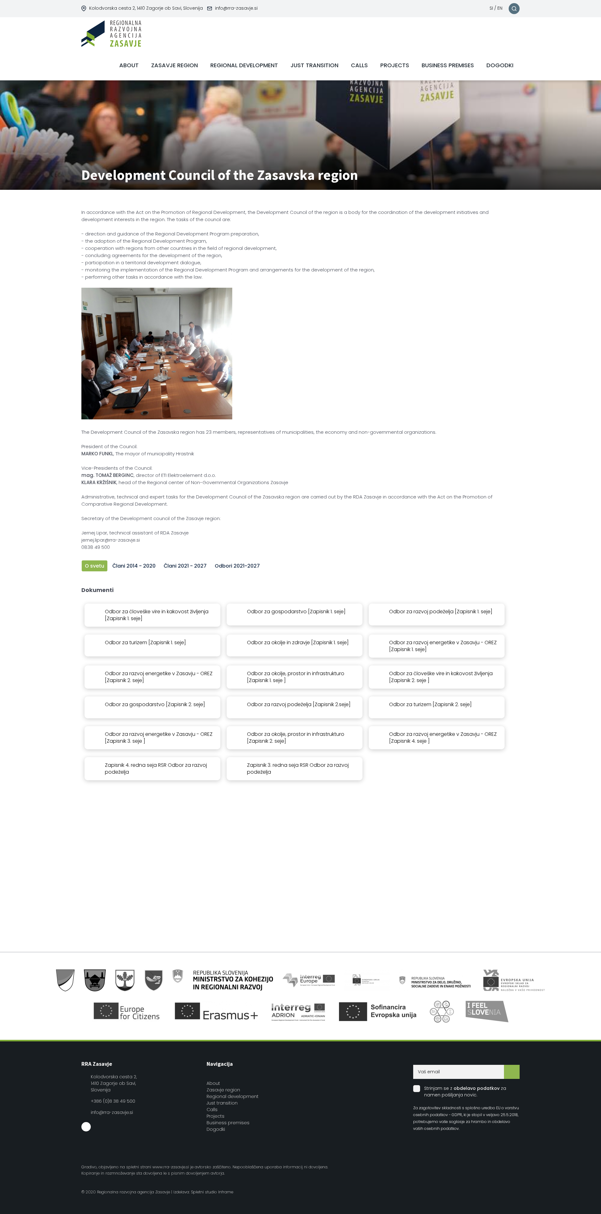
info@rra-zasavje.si (236, 8)
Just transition (222, 1103)
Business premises (228, 1123)
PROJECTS (394, 65)
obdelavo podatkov (477, 1088)
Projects (215, 1116)
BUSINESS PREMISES (448, 65)
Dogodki (216, 1129)
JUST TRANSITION (314, 65)
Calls (212, 1109)
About (213, 1083)
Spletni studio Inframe (212, 1192)
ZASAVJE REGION (174, 65)
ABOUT (129, 65)
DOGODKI (499, 65)
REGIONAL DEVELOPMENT (244, 65)
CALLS (359, 65)
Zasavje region (223, 1090)
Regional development (233, 1096)
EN (499, 8)
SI (491, 8)
